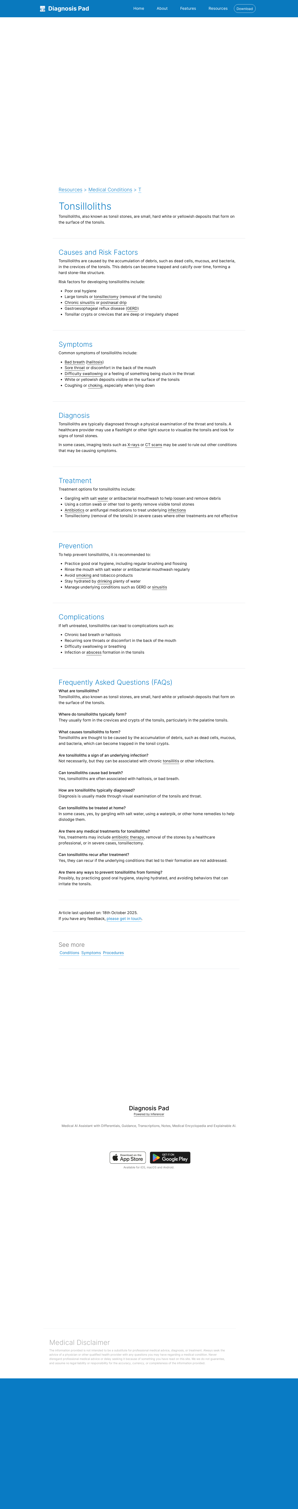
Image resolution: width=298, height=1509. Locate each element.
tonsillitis (171, 760)
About (162, 8)
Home (138, 8)
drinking (104, 581)
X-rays (133, 444)
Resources (218, 8)
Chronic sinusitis (80, 302)
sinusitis (159, 587)
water (103, 498)
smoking (83, 575)
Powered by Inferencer (149, 1114)
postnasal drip (114, 302)
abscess (94, 652)
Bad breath (75, 362)
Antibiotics (74, 510)
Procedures (113, 952)
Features (188, 8)
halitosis (94, 362)
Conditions (69, 952)
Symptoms (91, 952)
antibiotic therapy (128, 837)
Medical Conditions (110, 190)
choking (95, 385)
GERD (132, 308)
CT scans (153, 444)
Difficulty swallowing (84, 373)
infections (177, 510)
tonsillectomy (106, 296)
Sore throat (75, 367)
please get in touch (124, 918)
